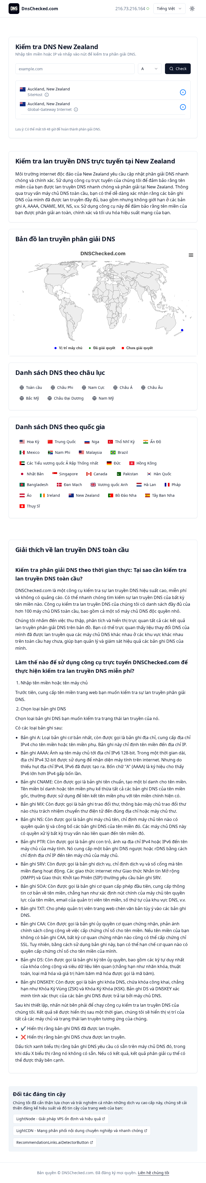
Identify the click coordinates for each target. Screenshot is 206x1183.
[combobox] (169, 8)
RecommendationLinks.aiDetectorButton (52, 1142)
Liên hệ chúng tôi (153, 1172)
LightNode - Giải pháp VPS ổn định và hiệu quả (58, 1118)
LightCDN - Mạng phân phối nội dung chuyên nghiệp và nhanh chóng (79, 1130)
